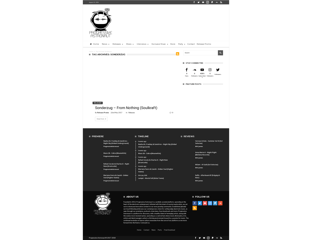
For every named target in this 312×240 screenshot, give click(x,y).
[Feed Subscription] (177, 53)
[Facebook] (194, 2)
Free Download (169, 230)
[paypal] (212, 2)
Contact (146, 230)
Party (160, 230)
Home (91, 51)
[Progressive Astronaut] (100, 8)
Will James (199, 146)
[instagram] (208, 2)
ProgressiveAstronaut (111, 146)
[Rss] (221, 2)
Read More (100, 119)
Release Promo (103, 113)
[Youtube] (203, 2)
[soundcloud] (217, 2)
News (154, 230)
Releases (98, 103)
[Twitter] (198, 2)
